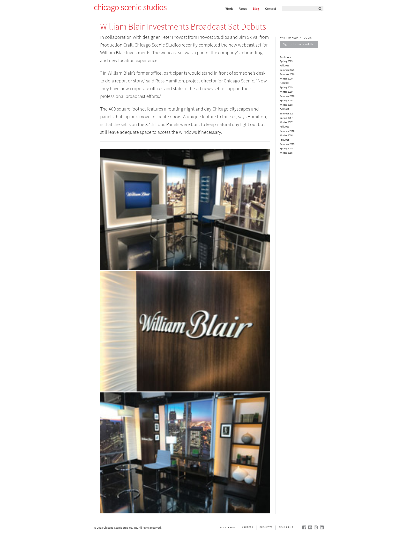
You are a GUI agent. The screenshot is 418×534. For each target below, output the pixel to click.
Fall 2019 (284, 83)
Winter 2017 (286, 122)
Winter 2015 (286, 153)
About (243, 9)
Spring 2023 (286, 61)
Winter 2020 (286, 78)
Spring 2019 (286, 87)
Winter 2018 (286, 105)
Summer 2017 (287, 113)
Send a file (286, 527)
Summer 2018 (287, 96)
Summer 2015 (287, 144)
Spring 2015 (286, 148)
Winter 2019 (286, 92)
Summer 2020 (287, 74)
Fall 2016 (284, 126)
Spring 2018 (286, 100)
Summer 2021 (287, 70)
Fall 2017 (284, 109)
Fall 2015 (284, 140)
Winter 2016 (286, 135)
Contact (270, 9)
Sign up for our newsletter (299, 44)
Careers (247, 527)
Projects (266, 527)
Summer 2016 (287, 131)
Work (229, 9)
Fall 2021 (284, 65)
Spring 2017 (286, 118)
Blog (256, 9)
